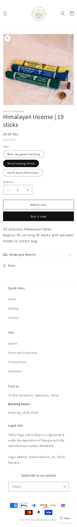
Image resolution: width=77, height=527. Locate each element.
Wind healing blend (21, 163)
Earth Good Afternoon (23, 173)
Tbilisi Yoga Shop (33, 520)
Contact (13, 317)
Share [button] (11, 265)
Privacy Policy (17, 362)
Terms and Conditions (22, 353)
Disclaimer (15, 371)
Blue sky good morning (23, 154)
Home (12, 299)
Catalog (13, 308)
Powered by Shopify (49, 520)
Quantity (8, 182)
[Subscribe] (64, 486)
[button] (5, 13)
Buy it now (38, 216)
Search (12, 343)
